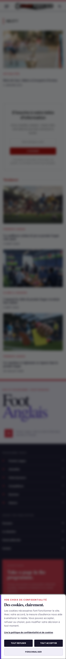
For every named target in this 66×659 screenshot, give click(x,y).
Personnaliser (33, 652)
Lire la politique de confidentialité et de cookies (28, 632)
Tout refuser (18, 643)
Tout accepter (48, 643)
